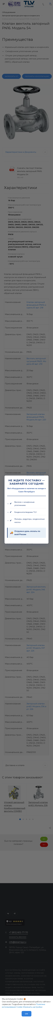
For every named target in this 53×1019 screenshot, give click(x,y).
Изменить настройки (32, 1007)
